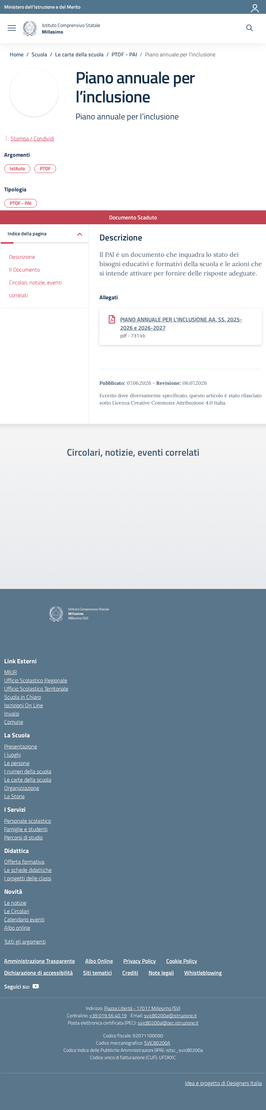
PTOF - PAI (21, 203)
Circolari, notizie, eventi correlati (35, 288)
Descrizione (22, 257)
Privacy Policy (139, 961)
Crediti (130, 972)
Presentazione (20, 746)
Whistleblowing (203, 972)
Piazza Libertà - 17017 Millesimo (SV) (142, 1008)
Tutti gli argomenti (25, 941)
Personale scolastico (27, 821)
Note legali (161, 972)
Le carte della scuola (27, 779)
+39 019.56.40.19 (108, 1015)
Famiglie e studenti (25, 829)
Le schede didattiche (28, 870)
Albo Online (99, 961)
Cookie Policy (181, 961)
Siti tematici (97, 972)
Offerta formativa (24, 861)
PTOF (45, 168)
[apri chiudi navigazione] (12, 29)
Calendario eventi (24, 919)
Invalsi (11, 713)
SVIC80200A (157, 1042)
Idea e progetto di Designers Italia (223, 1083)
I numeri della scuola (27, 771)
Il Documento (24, 269)
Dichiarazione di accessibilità (38, 972)
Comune (13, 722)
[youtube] (36, 986)
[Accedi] (255, 7)
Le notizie (15, 903)
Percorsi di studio (23, 837)
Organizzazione (21, 788)
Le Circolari (16, 911)
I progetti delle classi (27, 878)
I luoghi (12, 754)
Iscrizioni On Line (23, 705)
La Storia (14, 796)
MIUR (10, 672)
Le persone (16, 763)
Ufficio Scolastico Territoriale (36, 688)
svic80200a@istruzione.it (170, 1015)
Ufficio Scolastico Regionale (35, 680)
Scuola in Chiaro (22, 697)
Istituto (17, 168)
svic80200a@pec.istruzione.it (168, 1022)
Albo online (17, 928)
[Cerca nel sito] (249, 28)
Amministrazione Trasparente (39, 961)
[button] (45, 234)
